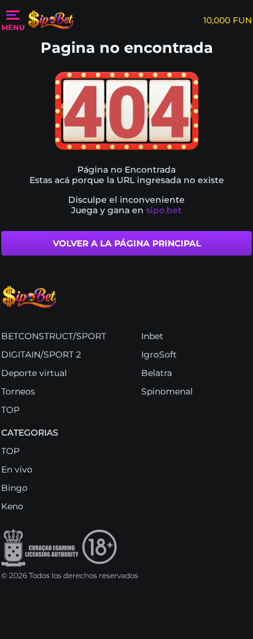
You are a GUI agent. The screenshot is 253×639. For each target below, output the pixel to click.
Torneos (18, 391)
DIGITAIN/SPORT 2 (41, 354)
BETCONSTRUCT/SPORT (53, 336)
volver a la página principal (127, 243)
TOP (10, 409)
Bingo (14, 487)
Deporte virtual (34, 372)
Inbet (152, 336)
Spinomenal (167, 391)
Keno (12, 506)
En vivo (17, 469)
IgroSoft (159, 354)
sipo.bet (164, 210)
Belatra (156, 372)
